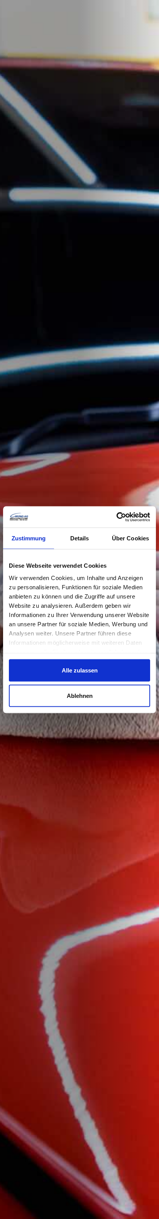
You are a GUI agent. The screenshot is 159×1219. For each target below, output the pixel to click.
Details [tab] (79, 538)
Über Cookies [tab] (130, 538)
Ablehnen (80, 695)
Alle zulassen (80, 670)
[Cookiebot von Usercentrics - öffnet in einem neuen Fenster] (116, 517)
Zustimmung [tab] (29, 538)
